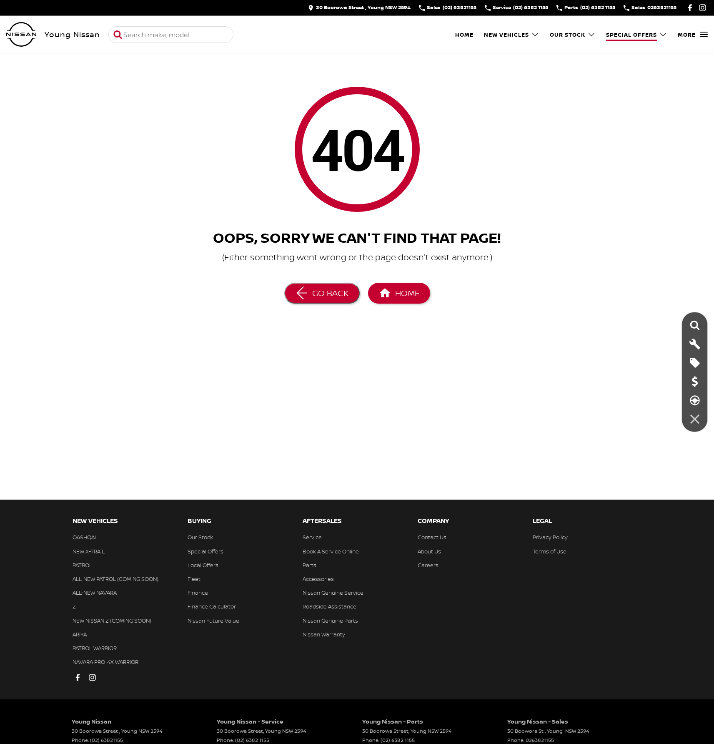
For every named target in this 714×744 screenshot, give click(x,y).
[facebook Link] (690, 8)
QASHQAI (84, 537)
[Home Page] (21, 34)
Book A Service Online (331, 551)
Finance (198, 592)
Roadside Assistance (329, 606)
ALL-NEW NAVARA (95, 592)
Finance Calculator (212, 606)
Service (312, 537)
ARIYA (80, 634)
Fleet (194, 579)
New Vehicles (506, 34)
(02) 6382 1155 (252, 740)
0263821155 (540, 740)
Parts (309, 565)
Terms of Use (549, 551)
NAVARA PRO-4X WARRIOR (105, 662)
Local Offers (203, 565)
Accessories (318, 579)
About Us (429, 551)
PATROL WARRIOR (95, 648)
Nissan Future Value (213, 620)
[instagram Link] (702, 8)
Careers (428, 565)
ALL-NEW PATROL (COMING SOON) (115, 579)
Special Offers (631, 34)
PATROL (82, 565)
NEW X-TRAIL (89, 551)
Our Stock (567, 34)
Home (464, 34)
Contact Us (432, 537)
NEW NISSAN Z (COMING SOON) (112, 620)
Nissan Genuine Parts (330, 620)
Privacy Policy (550, 537)
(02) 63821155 (106, 740)
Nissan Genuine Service (333, 592)
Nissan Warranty (324, 634)
